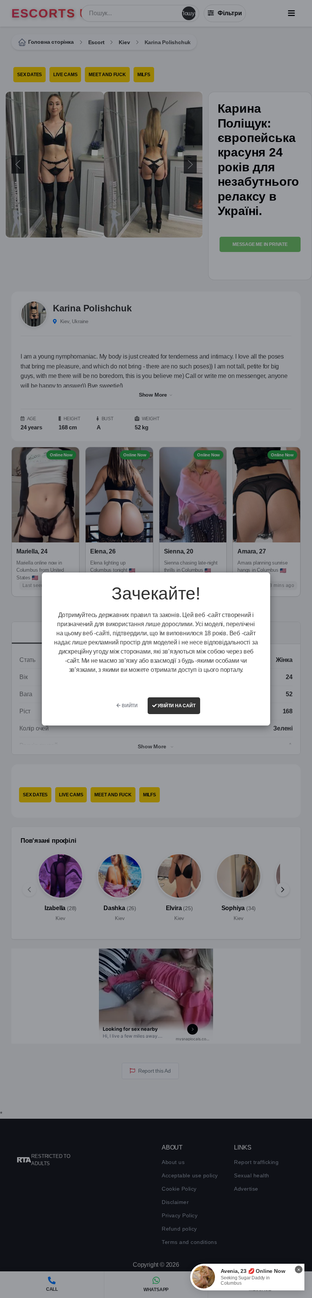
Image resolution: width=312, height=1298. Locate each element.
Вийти (129, 705)
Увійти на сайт (176, 705)
